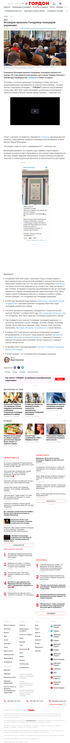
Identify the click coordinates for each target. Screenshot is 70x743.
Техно (6, 647)
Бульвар (60, 7)
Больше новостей (18, 545)
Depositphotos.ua (31, 720)
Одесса (37, 632)
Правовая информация (8, 682)
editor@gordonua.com (59, 701)
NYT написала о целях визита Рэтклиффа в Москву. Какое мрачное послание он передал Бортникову (18, 513)
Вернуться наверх (56, 704)
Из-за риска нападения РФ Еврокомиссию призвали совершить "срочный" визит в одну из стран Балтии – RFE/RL (19, 464)
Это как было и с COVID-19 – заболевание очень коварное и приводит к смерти (50, 468)
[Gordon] (39, 3)
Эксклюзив (23, 649)
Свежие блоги (42, 455)
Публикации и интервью (21, 7)
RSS (55, 673)
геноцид (15, 372)
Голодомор (22, 372)
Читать (60, 379)
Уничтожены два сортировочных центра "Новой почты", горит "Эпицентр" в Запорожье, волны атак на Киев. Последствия (17, 473)
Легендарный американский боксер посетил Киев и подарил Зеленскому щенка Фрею (52, 577)
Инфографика (8, 658)
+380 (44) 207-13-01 (13, 701)
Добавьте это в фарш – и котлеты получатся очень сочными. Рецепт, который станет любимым (19, 564)
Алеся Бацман (59, 659)
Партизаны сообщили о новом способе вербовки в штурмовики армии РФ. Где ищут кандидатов (19, 505)
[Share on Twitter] (18, 367)
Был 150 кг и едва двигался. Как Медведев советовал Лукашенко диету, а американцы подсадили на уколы (20, 584)
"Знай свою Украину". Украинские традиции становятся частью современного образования (50, 486)
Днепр (37, 643)
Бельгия (43, 328)
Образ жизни (8, 651)
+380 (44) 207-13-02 (36, 701)
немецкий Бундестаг (33, 337)
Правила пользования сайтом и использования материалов (26, 676)
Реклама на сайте (10, 677)
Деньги (6, 632)
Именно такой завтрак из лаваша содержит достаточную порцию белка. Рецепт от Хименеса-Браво (12, 440)
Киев (36, 625)
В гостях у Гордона (40, 7)
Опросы (22, 660)
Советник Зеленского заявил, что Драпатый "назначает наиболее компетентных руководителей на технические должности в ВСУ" (51, 567)
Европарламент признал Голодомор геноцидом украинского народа (55, 406)
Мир (11, 16)
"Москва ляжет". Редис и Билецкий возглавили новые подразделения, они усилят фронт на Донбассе (52, 605)
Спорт (6, 640)
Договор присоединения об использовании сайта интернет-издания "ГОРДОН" (26, 692)
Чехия (36, 328)
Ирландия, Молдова (24, 328)
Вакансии (7, 670)
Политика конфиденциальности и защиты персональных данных (26, 684)
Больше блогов (51, 501)
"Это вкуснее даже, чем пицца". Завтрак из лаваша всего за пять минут (19, 574)
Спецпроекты (24, 667)
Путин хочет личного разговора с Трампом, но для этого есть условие (50, 460)
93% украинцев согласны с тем (52, 313)
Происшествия (9, 654)
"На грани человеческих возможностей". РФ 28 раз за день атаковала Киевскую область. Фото (17, 538)
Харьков (38, 640)
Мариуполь (39, 647)
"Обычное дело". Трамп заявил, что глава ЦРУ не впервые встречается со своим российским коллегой (18, 497)
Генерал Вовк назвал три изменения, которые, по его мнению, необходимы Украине (17, 488)
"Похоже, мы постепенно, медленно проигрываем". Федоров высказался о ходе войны (53, 586)
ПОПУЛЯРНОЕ (41, 560)
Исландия (7, 372)
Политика (16, 416)
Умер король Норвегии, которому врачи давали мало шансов (55, 438)
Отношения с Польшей (55, 11)
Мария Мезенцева (33, 372)
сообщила (32, 78)
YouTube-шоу (24, 664)
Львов (37, 629)
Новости (7, 7)
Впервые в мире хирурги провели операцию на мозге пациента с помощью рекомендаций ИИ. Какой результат (19, 529)
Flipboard (57, 669)
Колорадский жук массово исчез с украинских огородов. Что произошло (21, 594)
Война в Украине (9, 625)
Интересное (8, 662)
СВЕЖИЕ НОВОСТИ (11, 458)
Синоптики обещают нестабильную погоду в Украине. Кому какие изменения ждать (19, 481)
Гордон (6, 16)
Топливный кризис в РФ (13, 11)
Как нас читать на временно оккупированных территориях (10, 689)
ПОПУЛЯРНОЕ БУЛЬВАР (13, 549)
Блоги (52, 7)
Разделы (22, 621)
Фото (21, 653)
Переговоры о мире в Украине (34, 11)
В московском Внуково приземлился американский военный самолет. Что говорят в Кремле (53, 596)
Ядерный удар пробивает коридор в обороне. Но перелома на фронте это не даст (50, 477)
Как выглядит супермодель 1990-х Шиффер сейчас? (33, 438)
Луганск (38, 651)
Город (37, 621)
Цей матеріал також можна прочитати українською (38, 28)
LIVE (20, 645)
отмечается (60, 284)
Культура (7, 643)
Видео (21, 656)
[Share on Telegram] (22, 367)
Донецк (37, 636)
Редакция (7, 674)
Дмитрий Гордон (57, 626)
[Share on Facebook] (15, 367)
